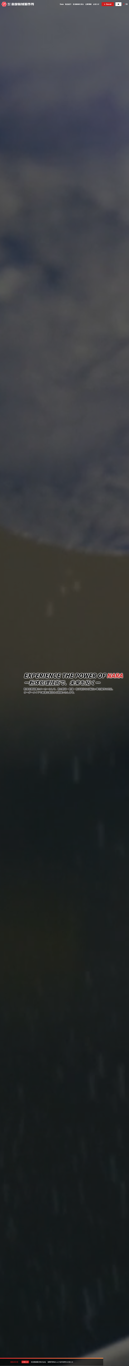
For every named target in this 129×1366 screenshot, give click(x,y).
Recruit (108, 4)
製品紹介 (68, 4)
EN (126, 4)
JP (123, 4)
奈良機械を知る (78, 4)
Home (62, 4)
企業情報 (88, 4)
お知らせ (96, 4)
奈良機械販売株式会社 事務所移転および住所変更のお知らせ (47, 1362)
